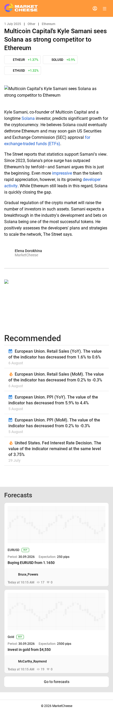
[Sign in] (94, 8)
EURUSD (13, 550)
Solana (28, 118)
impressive (62, 173)
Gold (11, 637)
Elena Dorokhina (28, 251)
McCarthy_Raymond (32, 661)
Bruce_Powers (28, 574)
